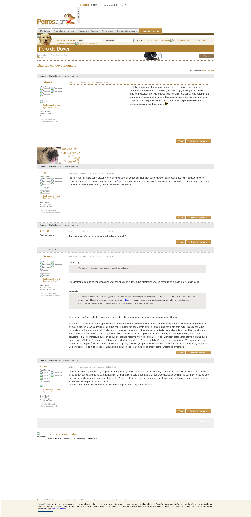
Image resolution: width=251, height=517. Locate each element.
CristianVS (46, 82)
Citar (180, 141)
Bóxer (66, 55)
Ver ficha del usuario (48, 120)
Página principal (43, 55)
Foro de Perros (150, 30)
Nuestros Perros (64, 30)
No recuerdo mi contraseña (158, 40)
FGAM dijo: (74, 291)
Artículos (107, 30)
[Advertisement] (147, 15)
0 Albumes (51, 196)
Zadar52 (44, 231)
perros (122, 5)
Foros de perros (56, 55)
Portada (45, 30)
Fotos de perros (127, 30)
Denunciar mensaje (198, 141)
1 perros (50, 107)
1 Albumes (51, 105)
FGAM (44, 173)
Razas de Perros (88, 30)
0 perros (50, 198)
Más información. (59, 508)
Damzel (204, 71)
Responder (206, 64)
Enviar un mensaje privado (50, 122)
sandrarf (211, 71)
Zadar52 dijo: (74, 263)
